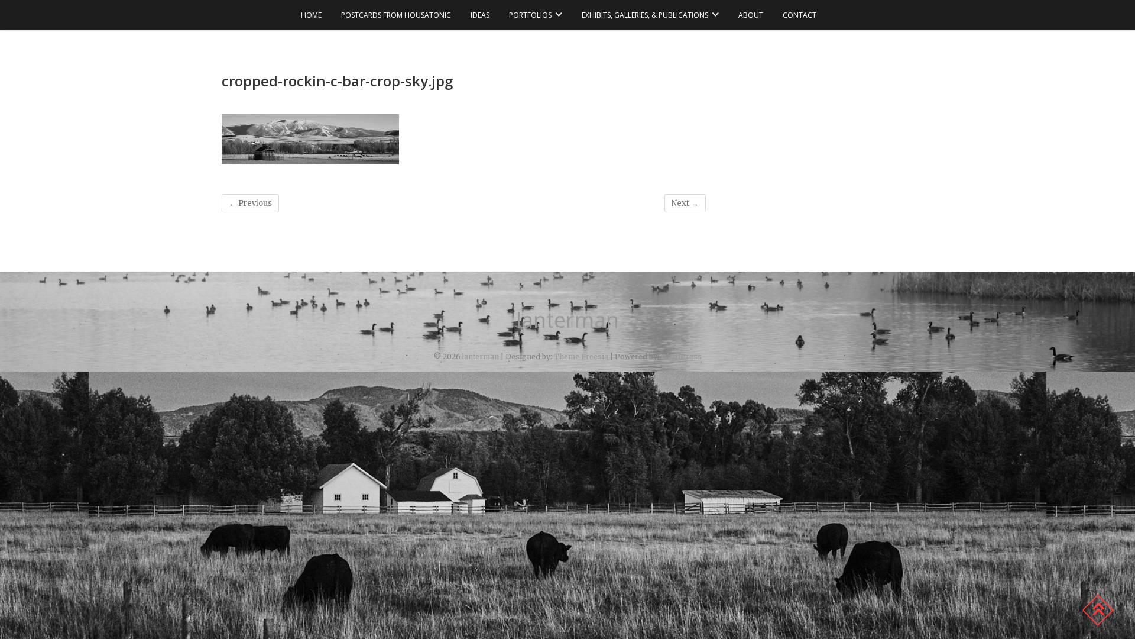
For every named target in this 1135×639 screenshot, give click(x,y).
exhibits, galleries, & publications (645, 15)
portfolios (530, 15)
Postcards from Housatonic (396, 15)
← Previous (250, 203)
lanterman (567, 320)
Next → (685, 203)
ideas (480, 15)
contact (799, 15)
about (750, 15)
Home (311, 15)
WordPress (681, 356)
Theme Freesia (581, 356)
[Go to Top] (1098, 610)
